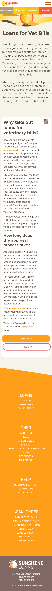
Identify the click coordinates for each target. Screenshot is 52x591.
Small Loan (26, 536)
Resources (26, 456)
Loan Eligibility (26, 408)
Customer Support (26, 484)
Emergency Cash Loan (26, 525)
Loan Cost (26, 400)
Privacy (26, 444)
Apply (25, 338)
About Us (26, 433)
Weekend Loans (26, 540)
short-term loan (18, 308)
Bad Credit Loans (26, 517)
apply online (27, 326)
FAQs (26, 346)
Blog (26, 452)
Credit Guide (26, 440)
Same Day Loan (26, 532)
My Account (26, 492)
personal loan (10, 150)
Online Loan (26, 528)
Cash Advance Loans (26, 521)
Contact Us (26, 488)
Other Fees (26, 404)
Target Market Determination (26, 448)
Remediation (26, 460)
